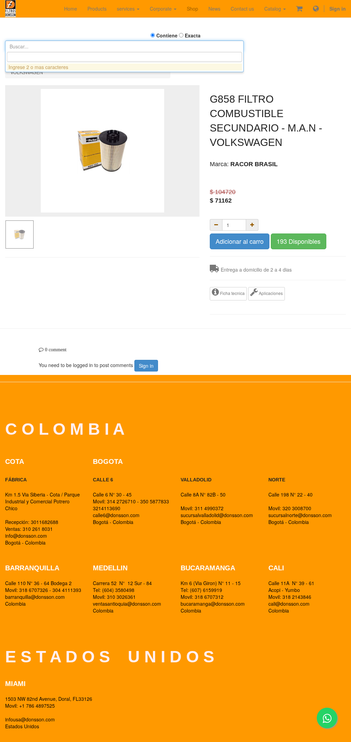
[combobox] (124, 57)
